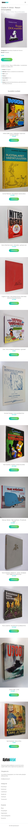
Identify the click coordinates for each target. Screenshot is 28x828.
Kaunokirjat (10, 50)
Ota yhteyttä (4, 810)
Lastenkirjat (4, 791)
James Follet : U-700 (14, 689)
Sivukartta (3, 818)
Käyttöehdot (4, 813)
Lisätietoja (7, 59)
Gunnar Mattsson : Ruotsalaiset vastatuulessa (14, 193)
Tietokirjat (3, 796)
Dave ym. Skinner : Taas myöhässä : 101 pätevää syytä (14, 520)
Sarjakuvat (15, 50)
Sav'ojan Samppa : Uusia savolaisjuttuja (14, 413)
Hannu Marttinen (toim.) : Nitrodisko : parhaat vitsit (14, 245)
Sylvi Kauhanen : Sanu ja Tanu (14, 741)
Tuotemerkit (4, 799)
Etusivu (2, 12)
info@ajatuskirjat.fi (5, 779)
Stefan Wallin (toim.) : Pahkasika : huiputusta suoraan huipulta (14, 134)
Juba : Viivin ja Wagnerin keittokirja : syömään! (14, 349)
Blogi (2, 808)
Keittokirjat (3, 789)
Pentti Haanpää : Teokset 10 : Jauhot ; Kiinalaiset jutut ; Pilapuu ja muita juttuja (14, 573)
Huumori (21, 50)
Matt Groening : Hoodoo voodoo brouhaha (14, 464)
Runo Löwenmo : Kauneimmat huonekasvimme (14, 625)
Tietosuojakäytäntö (5, 815)
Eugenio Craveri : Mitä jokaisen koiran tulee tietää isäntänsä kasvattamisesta (14, 297)
